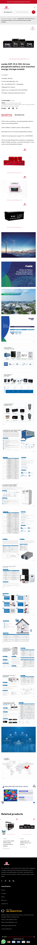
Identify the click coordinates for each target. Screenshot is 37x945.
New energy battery (28, 104)
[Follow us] (5, 881)
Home (3, 18)
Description (6, 115)
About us (4, 900)
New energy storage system (10, 106)
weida (14, 18)
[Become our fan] (1, 881)
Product (8, 18)
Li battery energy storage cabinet (11, 104)
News (3, 897)
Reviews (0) (19, 115)
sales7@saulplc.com (11, 922)
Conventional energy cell (13, 103)
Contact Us (4, 903)
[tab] (6, 115)
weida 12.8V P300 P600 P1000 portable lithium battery (8, 843)
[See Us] (9, 881)
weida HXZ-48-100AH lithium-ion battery (25, 842)
